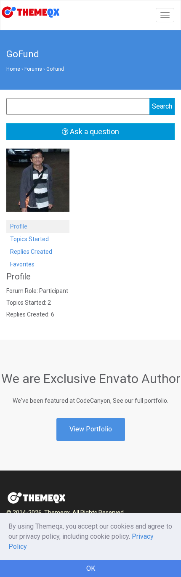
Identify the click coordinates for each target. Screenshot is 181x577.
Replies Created (31, 251)
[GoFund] (37, 184)
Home (13, 69)
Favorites (22, 264)
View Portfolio (90, 429)
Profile (18, 226)
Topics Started (29, 239)
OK (90, 568)
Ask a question (93, 131)
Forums (33, 69)
